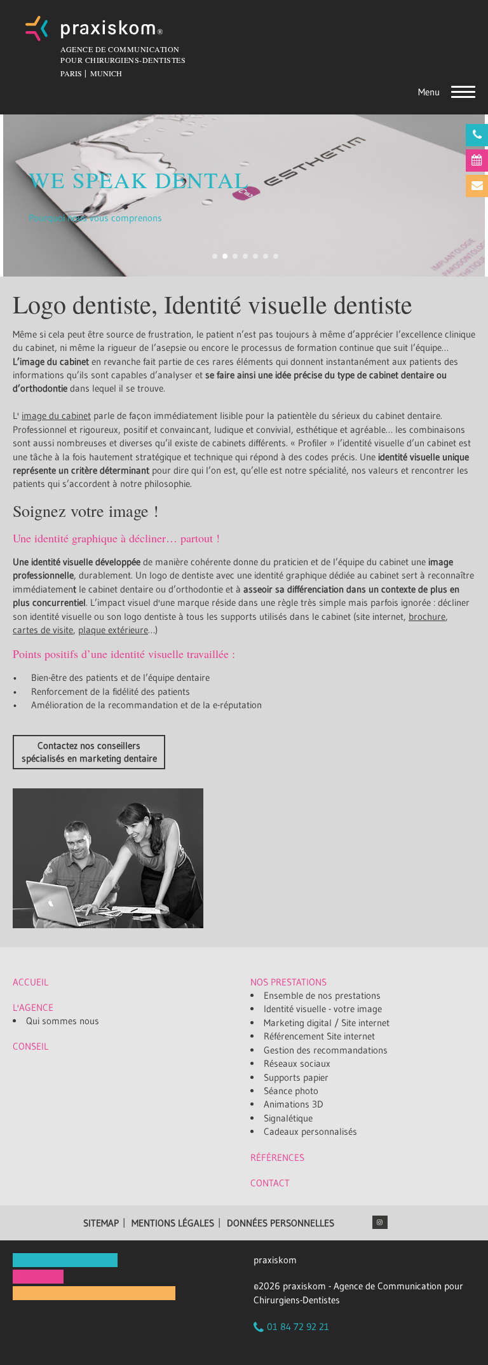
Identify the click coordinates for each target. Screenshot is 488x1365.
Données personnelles (280, 1223)
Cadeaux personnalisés (310, 1131)
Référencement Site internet (319, 1036)
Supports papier (296, 1077)
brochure (427, 616)
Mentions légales (173, 1223)
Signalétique (288, 1118)
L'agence (33, 1007)
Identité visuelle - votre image (323, 1009)
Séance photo (291, 1091)
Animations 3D (293, 1104)
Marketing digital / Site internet (327, 1023)
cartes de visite (43, 630)
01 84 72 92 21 (298, 1326)
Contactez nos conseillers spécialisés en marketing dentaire (89, 751)
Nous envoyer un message (477, 186)
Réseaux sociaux (297, 1063)
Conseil (30, 1046)
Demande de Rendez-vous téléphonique (477, 160)
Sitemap (101, 1223)
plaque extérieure (113, 630)
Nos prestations (288, 982)
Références (277, 1157)
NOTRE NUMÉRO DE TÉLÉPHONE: (477, 135)
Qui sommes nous (62, 1021)
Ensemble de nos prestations (322, 995)
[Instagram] (380, 1222)
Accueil (30, 982)
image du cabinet (56, 415)
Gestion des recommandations (326, 1050)
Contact (270, 1183)
